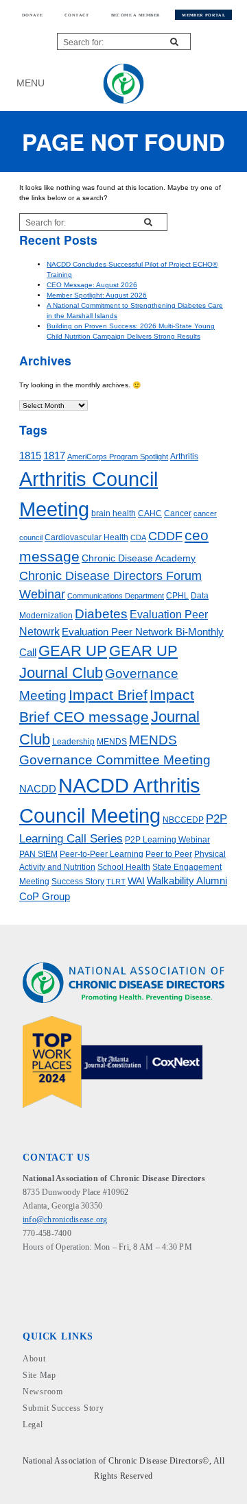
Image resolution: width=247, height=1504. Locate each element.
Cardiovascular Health (86, 537)
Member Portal (203, 14)
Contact (76, 14)
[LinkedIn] (38, 1271)
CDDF (165, 536)
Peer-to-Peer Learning (101, 854)
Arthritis (184, 456)
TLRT (116, 881)
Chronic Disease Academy (139, 558)
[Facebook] (27, 1271)
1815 (30, 455)
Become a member (136, 14)
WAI (136, 881)
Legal (33, 1424)
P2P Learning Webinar (167, 840)
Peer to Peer (168, 854)
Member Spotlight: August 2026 (97, 295)
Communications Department (115, 596)
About (34, 1358)
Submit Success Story (63, 1408)
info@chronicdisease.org (65, 1219)
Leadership (73, 742)
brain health (113, 513)
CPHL (177, 596)
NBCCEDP (183, 820)
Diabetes (101, 614)
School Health (123, 867)
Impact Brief (108, 695)
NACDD (37, 789)
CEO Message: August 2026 (92, 285)
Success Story (77, 881)
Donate (32, 14)
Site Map (39, 1375)
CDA (138, 537)
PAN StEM (38, 854)
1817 (54, 455)
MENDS (112, 742)
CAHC (150, 513)
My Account (209, 83)
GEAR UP (72, 650)
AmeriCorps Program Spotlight (117, 456)
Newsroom (43, 1391)
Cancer (177, 513)
